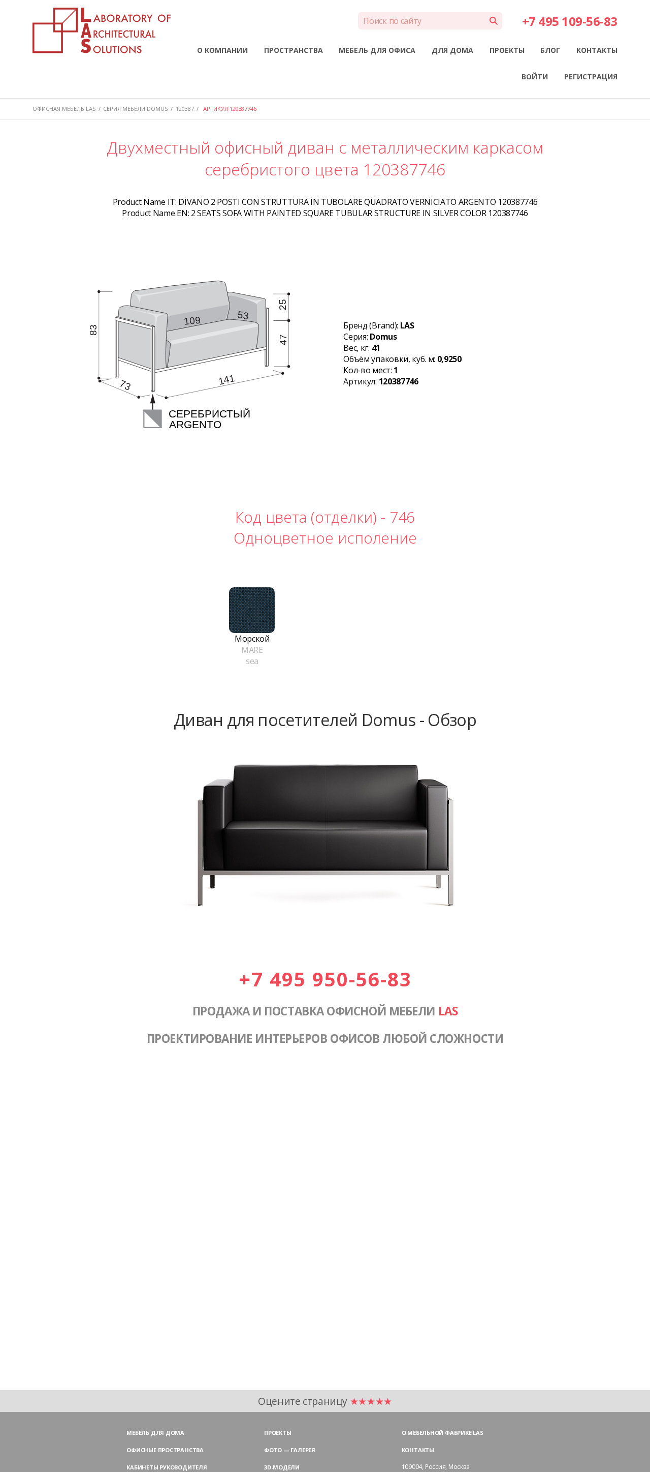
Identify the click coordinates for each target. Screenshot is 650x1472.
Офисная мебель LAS (63, 108)
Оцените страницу (325, 1401)
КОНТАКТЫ (597, 50)
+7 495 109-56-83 (570, 21)
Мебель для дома (155, 1432)
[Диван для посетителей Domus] (325, 920)
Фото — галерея (289, 1450)
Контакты (418, 1450)
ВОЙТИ (535, 76)
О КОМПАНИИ (222, 50)
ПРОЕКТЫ (507, 50)
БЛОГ (550, 50)
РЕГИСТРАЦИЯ (591, 76)
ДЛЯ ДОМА (452, 50)
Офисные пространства (165, 1450)
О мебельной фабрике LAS (442, 1432)
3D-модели (282, 1467)
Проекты (277, 1432)
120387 (185, 108)
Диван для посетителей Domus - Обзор (325, 719)
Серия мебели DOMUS (135, 108)
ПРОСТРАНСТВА (293, 50)
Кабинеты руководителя (166, 1467)
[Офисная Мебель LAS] (101, 30)
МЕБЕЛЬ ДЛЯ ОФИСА (377, 50)
